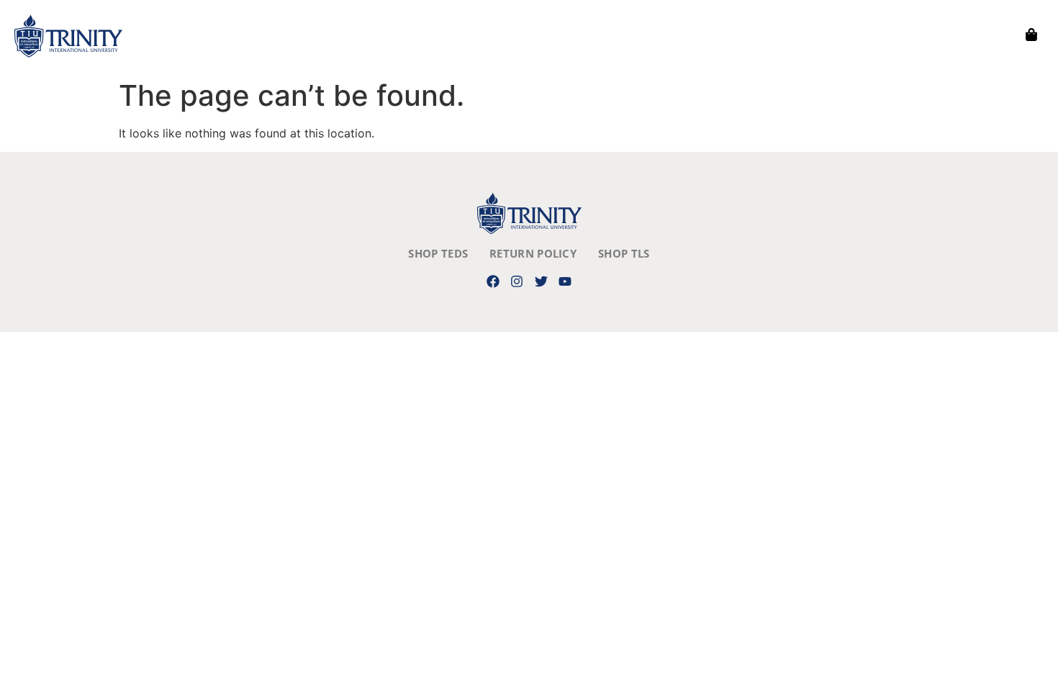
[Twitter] (541, 281)
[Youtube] (565, 281)
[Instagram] (517, 281)
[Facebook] (493, 281)
